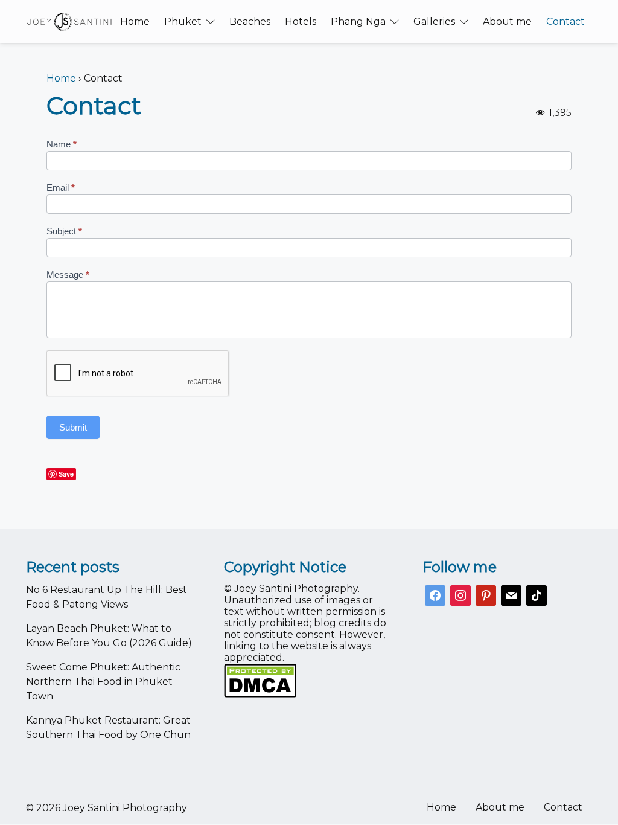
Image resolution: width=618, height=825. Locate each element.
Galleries (434, 21)
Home (135, 21)
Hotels (300, 21)
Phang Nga (358, 21)
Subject (64, 231)
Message (67, 274)
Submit (73, 427)
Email (60, 187)
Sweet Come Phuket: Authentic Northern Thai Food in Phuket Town (103, 681)
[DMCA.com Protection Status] (309, 680)
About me (507, 21)
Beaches (249, 21)
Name (61, 144)
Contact (565, 21)
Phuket (183, 21)
